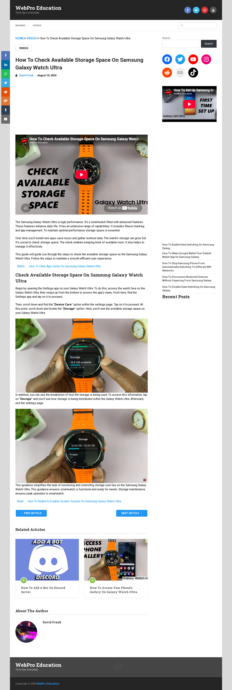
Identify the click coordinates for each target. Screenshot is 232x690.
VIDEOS (37, 25)
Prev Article (32, 513)
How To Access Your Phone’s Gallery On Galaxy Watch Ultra (113, 590)
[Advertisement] (81, 107)
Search (166, 38)
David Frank (26, 75)
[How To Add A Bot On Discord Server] (47, 560)
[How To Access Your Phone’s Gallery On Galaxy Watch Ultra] (116, 560)
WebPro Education (38, 8)
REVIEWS (20, 25)
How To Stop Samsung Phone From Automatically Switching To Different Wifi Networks (186, 267)
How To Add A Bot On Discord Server (43, 590)
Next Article (130, 513)
